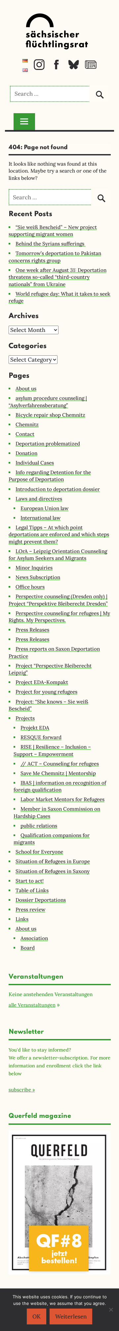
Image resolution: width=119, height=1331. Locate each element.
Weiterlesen (71, 1316)
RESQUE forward (40, 737)
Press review (30, 909)
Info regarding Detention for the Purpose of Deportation (50, 475)
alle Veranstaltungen (32, 1005)
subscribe (20, 1090)
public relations (38, 826)
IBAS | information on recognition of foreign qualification (60, 786)
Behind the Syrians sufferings (51, 244)
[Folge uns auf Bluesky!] (73, 68)
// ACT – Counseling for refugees (59, 764)
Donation (26, 453)
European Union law (44, 508)
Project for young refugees (46, 692)
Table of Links (32, 890)
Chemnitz (27, 424)
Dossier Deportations (41, 900)
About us (26, 388)
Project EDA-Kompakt (42, 682)
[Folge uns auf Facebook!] (56, 68)
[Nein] (110, 1309)
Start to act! (30, 881)
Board (27, 948)
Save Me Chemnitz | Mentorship (58, 773)
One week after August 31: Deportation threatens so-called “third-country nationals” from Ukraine (57, 277)
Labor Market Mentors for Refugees (62, 799)
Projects (25, 718)
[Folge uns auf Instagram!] (39, 68)
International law (40, 518)
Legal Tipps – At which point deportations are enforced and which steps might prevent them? (59, 534)
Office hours (30, 587)
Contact (25, 434)
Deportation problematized (48, 443)
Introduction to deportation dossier (58, 489)
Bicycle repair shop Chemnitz (50, 415)
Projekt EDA (34, 728)
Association (34, 938)
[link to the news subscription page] (91, 68)
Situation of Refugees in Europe (53, 861)
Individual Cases (35, 463)
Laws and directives (39, 499)
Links (22, 919)
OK (36, 1316)
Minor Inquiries (34, 568)
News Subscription (38, 577)
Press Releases (32, 630)
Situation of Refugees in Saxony (53, 871)
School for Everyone (39, 852)
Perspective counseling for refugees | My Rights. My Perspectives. (59, 616)
